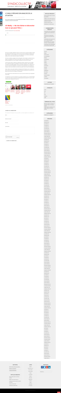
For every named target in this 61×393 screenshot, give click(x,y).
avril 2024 (45, 164)
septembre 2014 (46, 342)
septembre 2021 (46, 213)
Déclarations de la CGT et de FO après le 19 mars (12, 91)
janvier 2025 (46, 150)
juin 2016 (45, 312)
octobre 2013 (46, 358)
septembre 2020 (46, 232)
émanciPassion (46, 59)
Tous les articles (30, 371)
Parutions (45, 73)
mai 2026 (45, 125)
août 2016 (45, 309)
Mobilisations (46, 70)
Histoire (45, 62)
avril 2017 (45, 296)
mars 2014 (46, 351)
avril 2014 (45, 350)
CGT (45, 91)
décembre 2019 (46, 246)
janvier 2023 (46, 188)
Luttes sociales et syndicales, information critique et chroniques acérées (49, 108)
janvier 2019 (46, 263)
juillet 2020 (46, 235)
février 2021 (46, 224)
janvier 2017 (46, 301)
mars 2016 (46, 317)
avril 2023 (45, 183)
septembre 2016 (46, 307)
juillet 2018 (46, 273)
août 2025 (45, 139)
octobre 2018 (46, 268)
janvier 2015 (46, 336)
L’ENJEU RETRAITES (12, 370)
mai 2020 (45, 238)
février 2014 (46, 353)
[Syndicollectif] (30, 4)
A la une (45, 51)
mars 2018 (46, 279)
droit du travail (46, 54)
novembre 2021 (46, 210)
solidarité (45, 76)
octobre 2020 (46, 230)
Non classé (30, 377)
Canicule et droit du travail (48, 22)
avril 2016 (45, 315)
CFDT (45, 89)
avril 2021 (45, 221)
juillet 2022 (46, 197)
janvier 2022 (46, 207)
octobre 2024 (46, 155)
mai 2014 (45, 348)
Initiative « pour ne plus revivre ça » (49, 18)
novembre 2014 (46, 339)
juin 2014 (45, 347)
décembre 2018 (46, 265)
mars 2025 (46, 147)
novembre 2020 (46, 229)
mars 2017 (46, 298)
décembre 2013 (46, 356)
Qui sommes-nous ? (30, 368)
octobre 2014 (46, 340)
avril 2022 (45, 202)
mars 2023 (46, 185)
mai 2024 (45, 163)
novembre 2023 (46, 172)
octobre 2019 (46, 249)
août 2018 (45, 271)
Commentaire (7, 126)
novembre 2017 (46, 285)
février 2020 (46, 243)
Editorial (45, 57)
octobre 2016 (46, 306)
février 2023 (46, 186)
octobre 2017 (46, 287)
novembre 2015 (46, 323)
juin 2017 (45, 293)
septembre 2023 (46, 175)
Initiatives (30, 376)
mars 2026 (46, 128)
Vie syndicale (46, 78)
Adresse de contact (8, 118)
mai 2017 (45, 295)
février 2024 (46, 167)
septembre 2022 (46, 194)
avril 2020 (45, 240)
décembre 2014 (46, 337)
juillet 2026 (46, 122)
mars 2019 (46, 260)
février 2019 (46, 262)
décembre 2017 (46, 284)
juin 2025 (45, 142)
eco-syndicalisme (47, 56)
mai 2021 (45, 219)
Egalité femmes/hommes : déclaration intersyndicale (7, 102)
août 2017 (45, 290)
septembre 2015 (46, 326)
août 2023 (45, 177)
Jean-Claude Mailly (17, 30)
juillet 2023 (46, 178)
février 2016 (46, 318)
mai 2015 (45, 329)
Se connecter (30, 385)
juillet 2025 (46, 141)
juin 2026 (45, 123)
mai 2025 (45, 144)
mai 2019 (45, 257)
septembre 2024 (46, 156)
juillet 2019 (46, 254)
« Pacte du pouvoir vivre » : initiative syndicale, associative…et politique (23, 92)
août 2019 (45, 252)
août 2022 (45, 196)
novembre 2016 (46, 304)
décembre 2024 (46, 152)
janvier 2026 (46, 131)
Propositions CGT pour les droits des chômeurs (7, 91)
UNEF (45, 97)
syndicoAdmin (23, 17)
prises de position (11, 17)
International (46, 65)
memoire (45, 68)
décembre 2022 (46, 189)
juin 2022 (45, 199)
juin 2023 (45, 180)
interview (45, 67)
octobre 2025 (46, 136)
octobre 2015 (46, 325)
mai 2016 (45, 314)
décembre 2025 (46, 133)
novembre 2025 (46, 134)
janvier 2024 (46, 169)
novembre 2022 (46, 191)
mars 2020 (46, 241)
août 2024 (45, 158)
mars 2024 (46, 166)
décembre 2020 (46, 227)
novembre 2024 (46, 153)
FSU (45, 94)
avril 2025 (45, 145)
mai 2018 (45, 276)
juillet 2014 (46, 345)
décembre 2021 (46, 208)
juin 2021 (45, 218)
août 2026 (45, 120)
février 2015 (46, 334)
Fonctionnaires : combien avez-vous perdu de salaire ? (49, 32)
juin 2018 (45, 274)
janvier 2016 (46, 320)
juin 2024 (45, 161)
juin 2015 (45, 328)
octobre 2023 (46, 174)
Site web (6, 122)
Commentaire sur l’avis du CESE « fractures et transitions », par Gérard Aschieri (18, 92)
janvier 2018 (46, 282)
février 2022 (46, 205)
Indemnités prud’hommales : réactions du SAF (28, 91)
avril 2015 (45, 331)
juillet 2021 (46, 216)
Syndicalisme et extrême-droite (13, 385)
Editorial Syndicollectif (12, 368)
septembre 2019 (46, 251)
